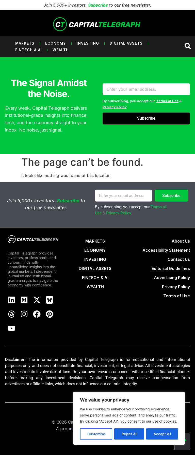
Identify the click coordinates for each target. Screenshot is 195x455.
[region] (129, 418)
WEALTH (95, 286)
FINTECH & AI (95, 277)
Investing (88, 43)
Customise (96, 434)
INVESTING (95, 259)
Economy (55, 43)
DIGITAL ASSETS (95, 268)
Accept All (162, 434)
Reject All (129, 434)
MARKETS (95, 241)
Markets (25, 43)
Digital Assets (126, 43)
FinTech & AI (28, 50)
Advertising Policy (172, 277)
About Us (181, 241)
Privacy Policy (115, 107)
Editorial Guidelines (171, 268)
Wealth (61, 50)
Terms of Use (167, 101)
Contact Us (179, 259)
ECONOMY (95, 250)
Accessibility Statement (166, 250)
